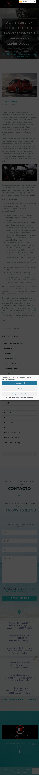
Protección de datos (21, 397)
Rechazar (19, 388)
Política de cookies (10, 397)
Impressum (30, 397)
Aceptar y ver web (19, 383)
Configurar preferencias (19, 394)
